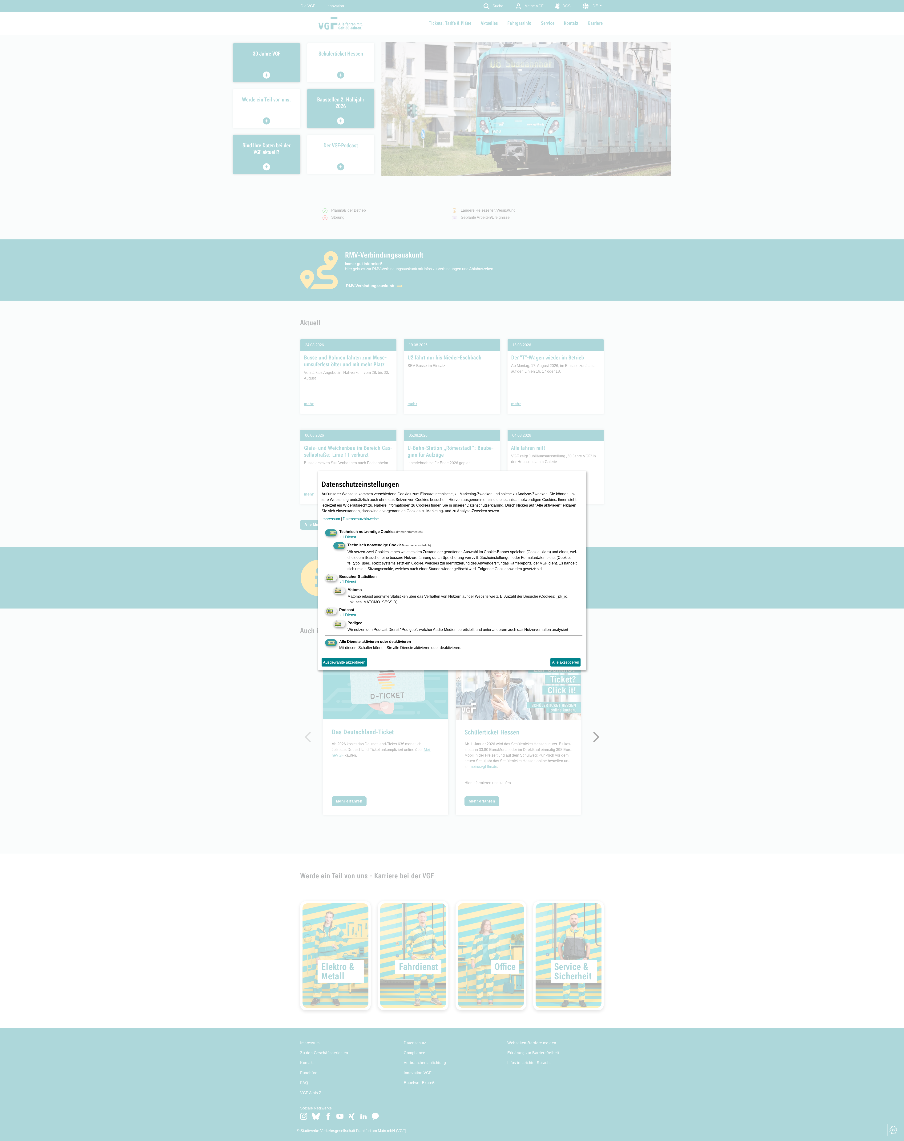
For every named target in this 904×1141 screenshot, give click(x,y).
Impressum (331, 519)
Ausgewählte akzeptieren (344, 662)
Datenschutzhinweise (361, 519)
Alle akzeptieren (565, 662)
